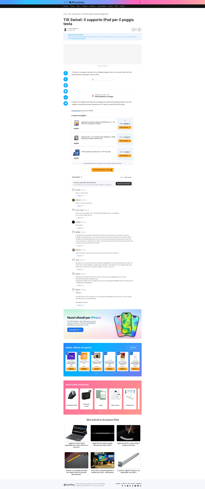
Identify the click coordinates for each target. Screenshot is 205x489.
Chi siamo (118, 483)
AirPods (84, 6)
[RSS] (140, 486)
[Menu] (64, 2)
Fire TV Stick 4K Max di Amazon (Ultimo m (123, 363)
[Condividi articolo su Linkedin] (65, 85)
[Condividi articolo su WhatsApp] (65, 97)
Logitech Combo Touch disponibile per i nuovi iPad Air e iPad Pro (76, 445)
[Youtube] (128, 486)
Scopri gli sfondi (74, 330)
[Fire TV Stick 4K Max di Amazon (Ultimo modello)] (123, 356)
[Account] (140, 2)
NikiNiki (79, 292)
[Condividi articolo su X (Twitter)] (65, 79)
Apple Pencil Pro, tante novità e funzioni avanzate (128, 444)
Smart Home (102, 6)
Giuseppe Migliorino (73, 28)
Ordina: (122, 177)
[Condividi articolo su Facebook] (65, 73)
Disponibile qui (76, 111)
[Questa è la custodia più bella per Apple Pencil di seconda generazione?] (76, 460)
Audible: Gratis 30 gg (84, 362)
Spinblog (85, 483)
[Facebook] (122, 486)
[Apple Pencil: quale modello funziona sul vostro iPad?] (102, 433)
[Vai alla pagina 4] (105, 411)
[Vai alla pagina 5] (102, 373)
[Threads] (133, 486)
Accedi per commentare (123, 183)
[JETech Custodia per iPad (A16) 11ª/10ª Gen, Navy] (76, 153)
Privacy (133, 483)
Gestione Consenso (99, 485)
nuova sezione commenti (78, 38)
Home (65, 14)
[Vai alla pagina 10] (109, 373)
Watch (92, 6)
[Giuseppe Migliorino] (65, 29)
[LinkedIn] (138, 486)
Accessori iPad (76, 14)
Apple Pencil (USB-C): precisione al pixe (110, 363)
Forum (111, 6)
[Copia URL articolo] (65, 103)
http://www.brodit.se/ (82, 302)
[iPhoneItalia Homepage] (77, 2)
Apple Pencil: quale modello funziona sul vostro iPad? (102, 444)
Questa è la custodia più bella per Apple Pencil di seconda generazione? (76, 472)
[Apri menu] (85, 2)
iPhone (65, 6)
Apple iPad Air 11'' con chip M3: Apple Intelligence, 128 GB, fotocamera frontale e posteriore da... (98, 137)
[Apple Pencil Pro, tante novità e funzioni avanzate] (128, 433)
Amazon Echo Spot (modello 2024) (97, 362)
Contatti (123, 483)
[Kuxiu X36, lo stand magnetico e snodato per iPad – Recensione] (102, 460)
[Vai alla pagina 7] (105, 373)
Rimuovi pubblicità (102, 66)
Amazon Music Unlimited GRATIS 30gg (71, 363)
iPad (72, 6)
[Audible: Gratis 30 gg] (84, 356)
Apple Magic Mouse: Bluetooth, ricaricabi (135, 363)
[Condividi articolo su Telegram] (65, 91)
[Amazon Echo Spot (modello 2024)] (97, 356)
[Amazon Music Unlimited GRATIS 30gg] (71, 356)
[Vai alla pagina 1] (96, 373)
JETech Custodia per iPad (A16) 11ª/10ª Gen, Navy (96, 152)
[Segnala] (83, 196)
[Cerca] (67, 2)
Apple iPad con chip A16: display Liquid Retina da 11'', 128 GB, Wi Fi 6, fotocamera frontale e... (98, 122)
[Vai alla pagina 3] (99, 373)
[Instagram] (130, 486)
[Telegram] (135, 486)
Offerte (122, 6)
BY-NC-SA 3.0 (90, 485)
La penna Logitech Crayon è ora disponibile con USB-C (128, 471)
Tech (116, 6)
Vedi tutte (133, 347)
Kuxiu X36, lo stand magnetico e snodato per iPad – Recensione (102, 471)
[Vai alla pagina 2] (98, 373)
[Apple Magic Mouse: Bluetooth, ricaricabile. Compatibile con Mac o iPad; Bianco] (135, 356)
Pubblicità (139, 483)
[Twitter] (125, 486)
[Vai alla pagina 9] (108, 373)
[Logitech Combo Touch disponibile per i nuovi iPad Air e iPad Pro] (76, 433)
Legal (128, 483)
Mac (78, 6)
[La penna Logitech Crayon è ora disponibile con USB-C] (128, 460)
